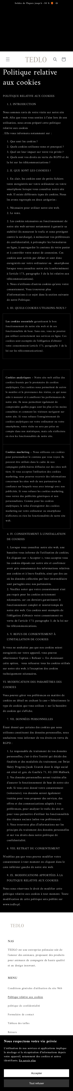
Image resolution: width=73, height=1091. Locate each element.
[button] (8, 59)
